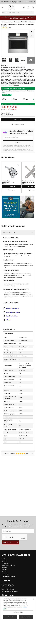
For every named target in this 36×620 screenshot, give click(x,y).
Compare (12, 190)
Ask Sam (18, 142)
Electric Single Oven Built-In (28, 22)
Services (4, 569)
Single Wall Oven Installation (28, 181)
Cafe (9, 113)
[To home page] (11, 7)
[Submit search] (32, 12)
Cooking (10, 22)
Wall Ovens (17, 22)
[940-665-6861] (29, 7)
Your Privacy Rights (18, 612)
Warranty (9, 320)
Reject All (10, 616)
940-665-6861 (10, 589)
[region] (18, 608)
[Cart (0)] (33, 7)
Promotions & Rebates (8, 565)
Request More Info (19, 124)
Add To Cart (18, 119)
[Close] (33, 599)
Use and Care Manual (12, 308)
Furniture (4, 559)
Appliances (4, 22)
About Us (4, 572)
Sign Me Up (7, 542)
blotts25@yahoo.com (11, 591)
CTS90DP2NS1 (9, 114)
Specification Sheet (12, 316)
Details (30, 104)
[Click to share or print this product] (31, 32)
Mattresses (5, 563)
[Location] (24, 7)
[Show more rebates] (34, 99)
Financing (4, 567)
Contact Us (5, 574)
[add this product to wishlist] (31, 36)
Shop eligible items (6, 94)
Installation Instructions (13, 312)
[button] (3, 7)
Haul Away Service (6, 181)
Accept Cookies (26, 616)
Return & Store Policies (8, 576)
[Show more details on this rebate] (33, 88)
